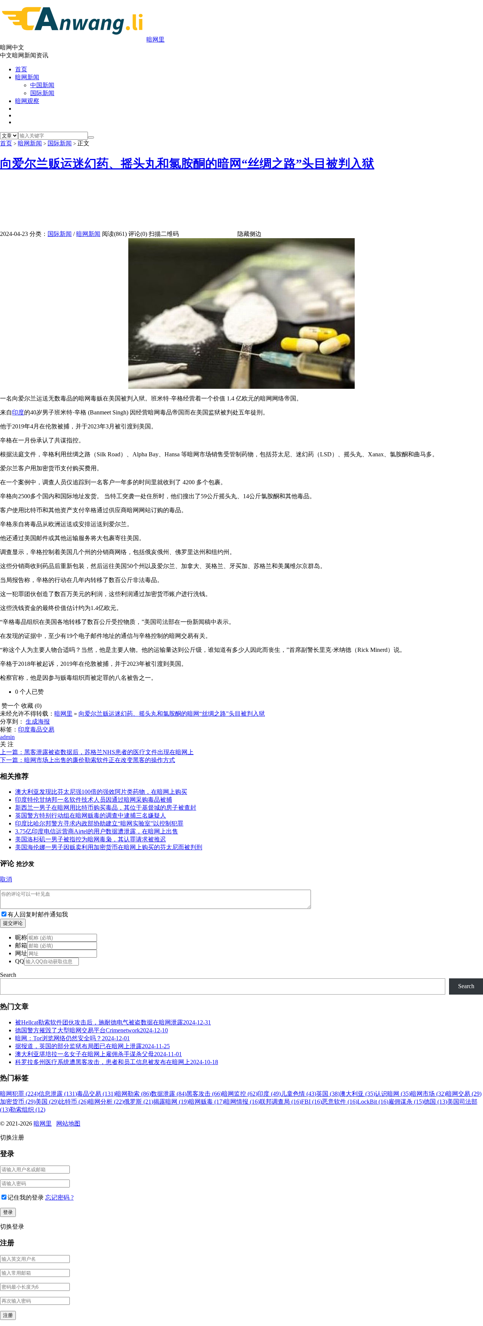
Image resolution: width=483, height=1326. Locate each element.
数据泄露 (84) (168, 1093)
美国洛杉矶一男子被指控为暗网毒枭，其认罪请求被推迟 (90, 839)
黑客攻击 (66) (204, 1093)
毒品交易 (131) (96, 1093)
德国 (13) (435, 1101)
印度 (18, 412)
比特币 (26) (73, 1101)
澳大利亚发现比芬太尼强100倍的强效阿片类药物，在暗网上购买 (101, 792)
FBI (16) (311, 1101)
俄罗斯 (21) (138, 1101)
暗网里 (155, 39)
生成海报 (38, 721)
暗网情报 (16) (242, 1101)
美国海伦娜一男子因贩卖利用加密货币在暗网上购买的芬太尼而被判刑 (108, 847)
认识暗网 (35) (393, 1093)
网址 (21, 953)
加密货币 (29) (17, 1101)
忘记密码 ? (59, 1197)
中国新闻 (42, 85)
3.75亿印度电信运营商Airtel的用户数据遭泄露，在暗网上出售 (96, 831)
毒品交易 (42, 729)
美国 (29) (47, 1101)
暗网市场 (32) (428, 1093)
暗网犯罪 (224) (19, 1093)
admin (7, 737)
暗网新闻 (27, 77)
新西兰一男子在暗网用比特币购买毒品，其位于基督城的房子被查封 (105, 807)
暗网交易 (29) (463, 1093)
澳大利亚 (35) (357, 1093)
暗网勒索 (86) (133, 1093)
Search (8, 975)
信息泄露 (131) (57, 1093)
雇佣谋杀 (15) (406, 1101)
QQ (19, 961)
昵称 (21, 937)
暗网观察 (27, 101)
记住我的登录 (26, 1197)
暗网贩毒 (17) (206, 1101)
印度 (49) (269, 1093)
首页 (21, 69)
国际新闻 (42, 93)
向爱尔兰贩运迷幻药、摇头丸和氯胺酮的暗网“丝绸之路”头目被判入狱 (187, 163)
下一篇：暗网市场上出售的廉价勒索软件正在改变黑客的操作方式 (87, 760)
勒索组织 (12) (27, 1109)
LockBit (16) (372, 1101)
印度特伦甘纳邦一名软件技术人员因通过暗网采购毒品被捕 (93, 799)
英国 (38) (328, 1093)
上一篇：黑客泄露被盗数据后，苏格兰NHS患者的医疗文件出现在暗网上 (97, 752)
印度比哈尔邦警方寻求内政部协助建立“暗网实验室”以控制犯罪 (99, 823)
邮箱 (21, 945)
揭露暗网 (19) (171, 1101)
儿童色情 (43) (298, 1093)
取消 (6, 879)
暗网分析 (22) (106, 1101)
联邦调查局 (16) (280, 1101)
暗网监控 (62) (239, 1093)
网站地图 (68, 1123)
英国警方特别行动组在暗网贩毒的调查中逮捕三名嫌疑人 (90, 815)
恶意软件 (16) (339, 1101)
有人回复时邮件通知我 (38, 914)
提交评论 (13, 923)
